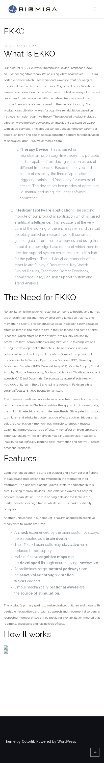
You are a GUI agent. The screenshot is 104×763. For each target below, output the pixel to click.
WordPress (66, 741)
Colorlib (28, 741)
